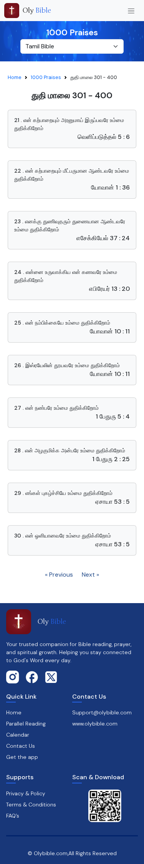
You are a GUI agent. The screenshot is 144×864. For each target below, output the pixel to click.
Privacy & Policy (25, 793)
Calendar (17, 734)
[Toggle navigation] (131, 10)
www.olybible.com (95, 723)
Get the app (22, 757)
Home (15, 77)
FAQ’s (12, 815)
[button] (72, 129)
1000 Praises (46, 77)
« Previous (59, 575)
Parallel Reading (26, 723)
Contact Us (20, 745)
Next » (90, 575)
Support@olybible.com (102, 712)
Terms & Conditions (31, 804)
